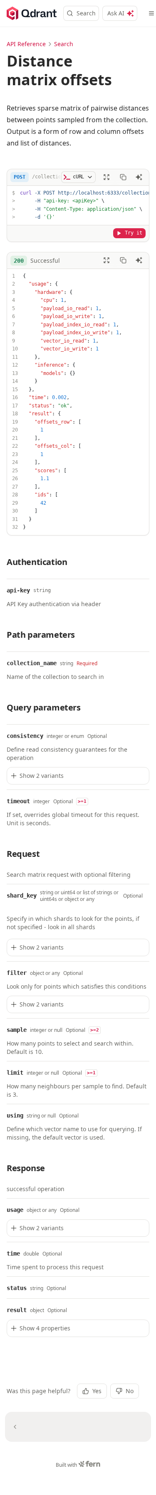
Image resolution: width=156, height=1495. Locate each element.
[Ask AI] (139, 177)
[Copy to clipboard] (123, 177)
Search (86, 13)
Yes (97, 1391)
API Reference (26, 44)
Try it (133, 233)
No (130, 1391)
